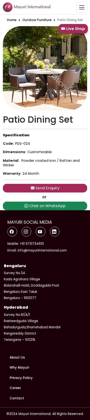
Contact (17, 398)
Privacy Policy (21, 378)
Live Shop (75, 28)
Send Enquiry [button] (47, 188)
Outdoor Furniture (37, 20)
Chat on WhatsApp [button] (47, 206)
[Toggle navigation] (82, 7)
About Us (17, 357)
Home (12, 20)
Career (15, 388)
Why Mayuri (19, 367)
